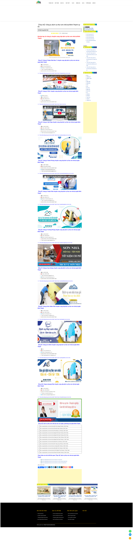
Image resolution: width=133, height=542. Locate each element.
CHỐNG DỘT (88, 76)
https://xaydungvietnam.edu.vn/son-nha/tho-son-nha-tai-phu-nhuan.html (54, 461)
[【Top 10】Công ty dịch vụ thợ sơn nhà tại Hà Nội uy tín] (90, 490)
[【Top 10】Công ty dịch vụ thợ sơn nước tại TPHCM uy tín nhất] (59, 490)
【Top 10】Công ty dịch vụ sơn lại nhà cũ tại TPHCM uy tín (43, 496)
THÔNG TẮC (88, 100)
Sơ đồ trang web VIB (90, 35)
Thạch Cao (88, 97)
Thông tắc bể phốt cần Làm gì (43, 517)
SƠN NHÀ (88, 94)
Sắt (87, 92)
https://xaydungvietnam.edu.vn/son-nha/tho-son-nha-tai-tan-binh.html (54, 462)
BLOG (87, 75)
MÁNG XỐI (88, 89)
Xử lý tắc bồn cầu (40, 513)
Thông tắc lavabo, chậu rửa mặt (58, 517)
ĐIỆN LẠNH (88, 81)
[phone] (130, 531)
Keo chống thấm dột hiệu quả (42, 519)
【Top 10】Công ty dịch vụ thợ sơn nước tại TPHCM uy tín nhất (59, 496)
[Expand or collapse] (80, 30)
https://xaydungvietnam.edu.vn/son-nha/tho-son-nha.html (52, 459)
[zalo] (130, 535)
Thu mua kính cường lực (72, 517)
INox (87, 86)
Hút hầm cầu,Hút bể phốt (42, 515)
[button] (130, 538)
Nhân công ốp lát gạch (71, 515)
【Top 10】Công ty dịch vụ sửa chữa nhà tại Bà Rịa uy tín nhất (91, 64)
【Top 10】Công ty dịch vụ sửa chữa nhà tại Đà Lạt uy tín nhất (91, 55)
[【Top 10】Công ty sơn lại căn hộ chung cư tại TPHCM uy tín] (75, 490)
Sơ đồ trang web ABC (90, 37)
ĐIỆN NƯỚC (88, 83)
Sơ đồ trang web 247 (90, 34)
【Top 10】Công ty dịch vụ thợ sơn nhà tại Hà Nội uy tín (90, 496)
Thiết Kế (87, 98)
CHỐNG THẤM (88, 78)
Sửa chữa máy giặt (71, 519)
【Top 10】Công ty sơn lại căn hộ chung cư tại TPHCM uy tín (75, 496)
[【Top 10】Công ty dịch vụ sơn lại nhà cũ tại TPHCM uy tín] (44, 490)
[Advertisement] (66, 13)
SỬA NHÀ (88, 95)
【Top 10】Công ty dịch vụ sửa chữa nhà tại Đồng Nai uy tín (91, 69)
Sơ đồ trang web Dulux (90, 38)
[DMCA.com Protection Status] (86, 26)
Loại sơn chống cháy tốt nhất (58, 513)
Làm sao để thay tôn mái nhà (58, 519)
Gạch (87, 84)
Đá (86, 80)
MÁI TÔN (88, 87)
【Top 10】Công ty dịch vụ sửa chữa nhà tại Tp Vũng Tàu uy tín (91, 59)
